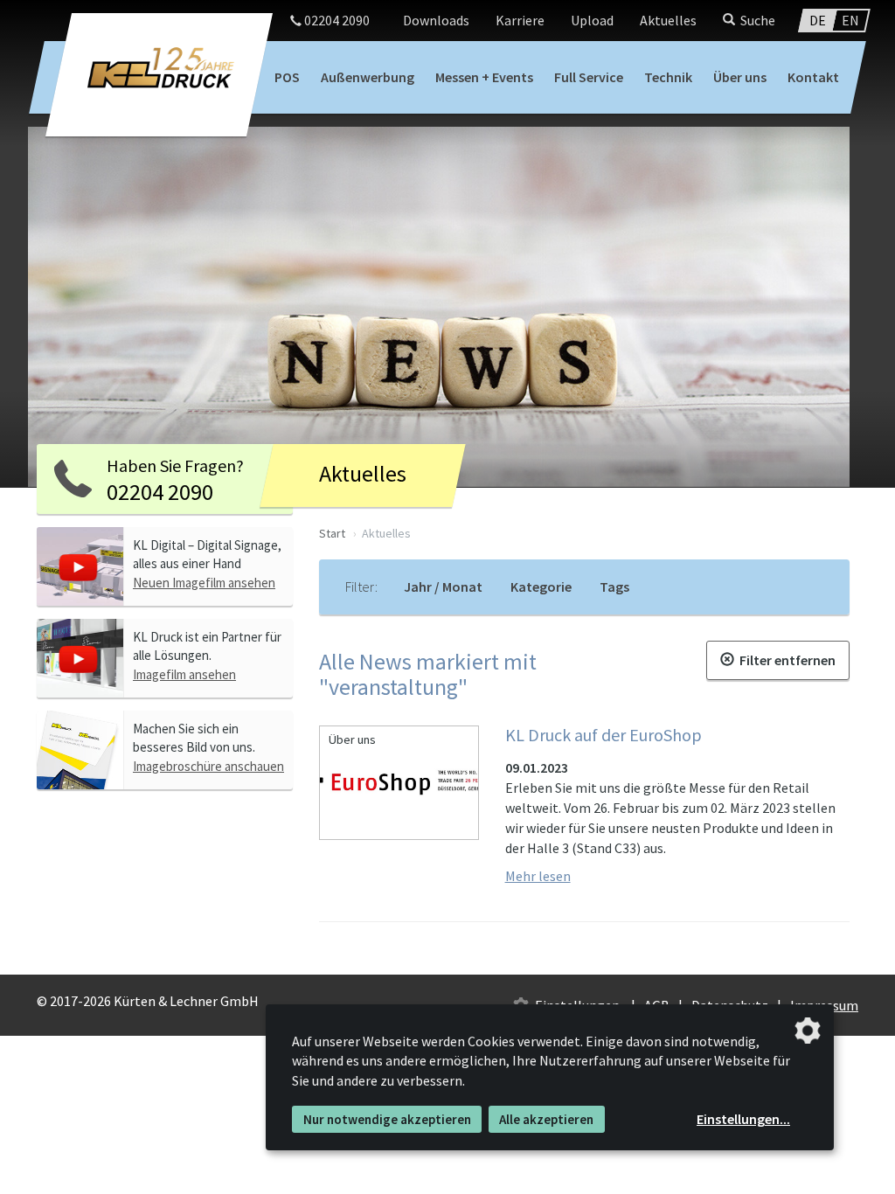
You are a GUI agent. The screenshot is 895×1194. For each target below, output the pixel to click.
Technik (668, 77)
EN (850, 20)
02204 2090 (336, 20)
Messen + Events (484, 77)
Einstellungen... (743, 1119)
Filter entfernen (785, 660)
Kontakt (813, 77)
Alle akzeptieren (546, 1119)
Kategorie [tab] (541, 586)
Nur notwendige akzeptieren (387, 1119)
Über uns (740, 77)
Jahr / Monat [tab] (443, 586)
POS (287, 77)
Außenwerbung (367, 77)
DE (817, 20)
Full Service (588, 77)
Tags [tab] (614, 586)
